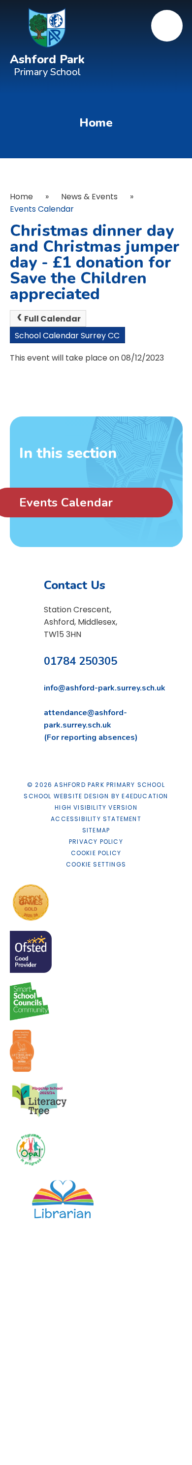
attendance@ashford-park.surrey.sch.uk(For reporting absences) (91, 725)
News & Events (89, 196)
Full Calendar (52, 318)
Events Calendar (42, 209)
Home (21, 196)
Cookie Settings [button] (96, 864)
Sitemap (96, 830)
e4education (145, 796)
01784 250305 (80, 661)
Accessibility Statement (96, 819)
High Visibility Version (96, 807)
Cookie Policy (96, 853)
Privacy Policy (96, 841)
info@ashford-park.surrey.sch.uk (104, 688)
